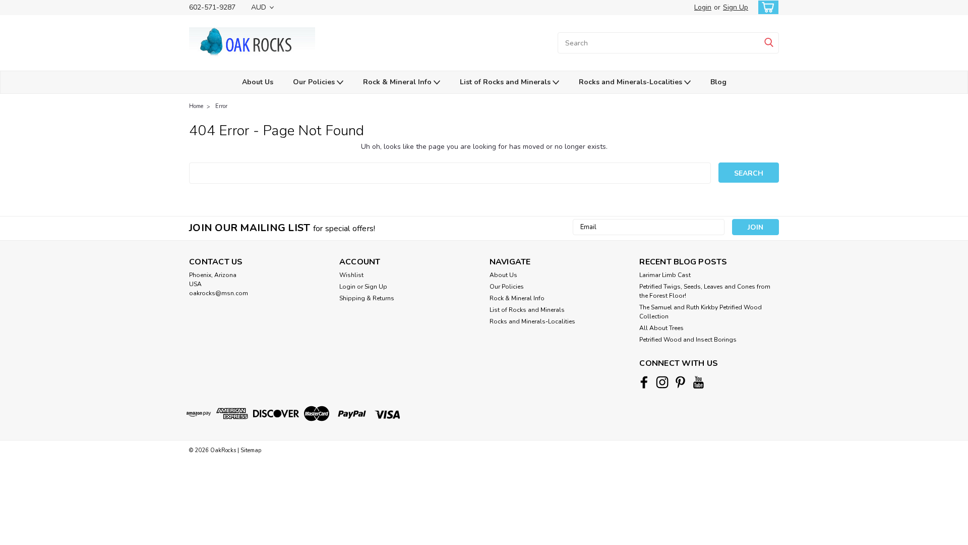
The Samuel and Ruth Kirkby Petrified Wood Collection (700, 311)
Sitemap (250, 450)
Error (221, 106)
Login (702, 7)
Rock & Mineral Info (398, 82)
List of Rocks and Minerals (506, 82)
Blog (718, 82)
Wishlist (351, 275)
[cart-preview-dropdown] (766, 7)
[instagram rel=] (662, 382)
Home (196, 106)
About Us (257, 82)
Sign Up (735, 7)
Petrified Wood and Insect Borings (688, 340)
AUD (259, 7)
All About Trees (661, 328)
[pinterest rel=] (680, 382)
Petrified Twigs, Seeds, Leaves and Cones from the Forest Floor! (704, 291)
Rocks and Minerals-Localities (631, 82)
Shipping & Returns (366, 298)
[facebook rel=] (644, 382)
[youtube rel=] (698, 382)
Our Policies (315, 82)
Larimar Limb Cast (665, 275)
